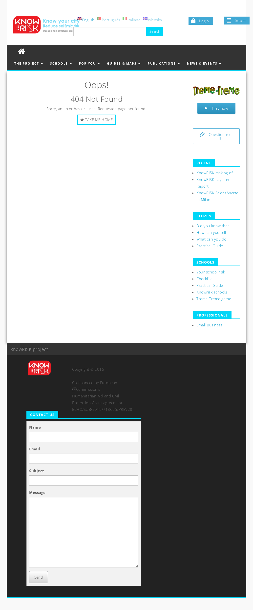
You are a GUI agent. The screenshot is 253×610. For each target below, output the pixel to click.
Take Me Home (98, 119)
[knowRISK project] (21, 51)
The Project (27, 63)
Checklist (204, 278)
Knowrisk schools (211, 292)
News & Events (203, 63)
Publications (162, 63)
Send (38, 577)
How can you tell (211, 232)
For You (88, 63)
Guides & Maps (122, 63)
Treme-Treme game (213, 298)
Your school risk (210, 271)
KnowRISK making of (214, 172)
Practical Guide (209, 245)
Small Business (209, 324)
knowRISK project (29, 349)
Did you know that (212, 225)
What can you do (211, 239)
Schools (59, 63)
